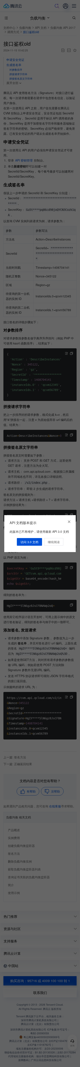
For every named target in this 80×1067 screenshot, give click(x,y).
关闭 (69, 521)
